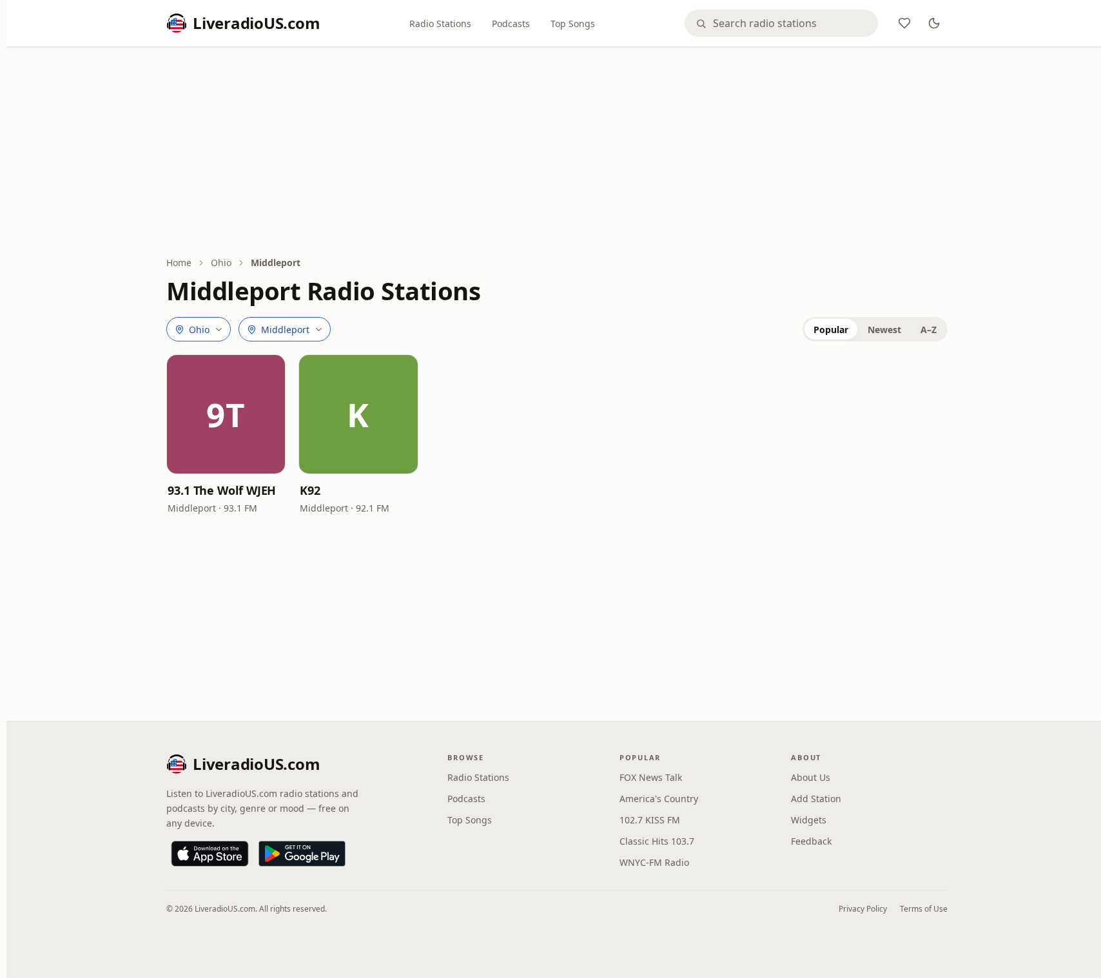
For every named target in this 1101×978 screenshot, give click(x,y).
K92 (310, 490)
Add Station (816, 798)
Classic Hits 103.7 (656, 841)
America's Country (658, 798)
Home (178, 262)
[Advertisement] (557, 152)
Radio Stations (440, 23)
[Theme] (934, 23)
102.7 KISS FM (649, 820)
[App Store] (209, 854)
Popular (831, 329)
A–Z (929, 329)
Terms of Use (924, 908)
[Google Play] (302, 854)
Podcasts (511, 23)
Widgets (808, 820)
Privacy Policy (863, 908)
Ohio (221, 262)
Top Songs (572, 23)
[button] (226, 414)
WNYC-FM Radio (654, 862)
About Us (810, 777)
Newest (884, 329)
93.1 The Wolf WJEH (222, 490)
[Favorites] (904, 23)
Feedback (811, 841)
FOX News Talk (650, 777)
